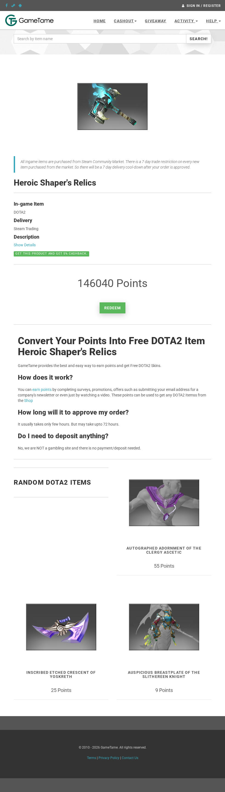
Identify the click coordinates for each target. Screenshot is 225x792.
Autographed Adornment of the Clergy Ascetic (163, 550)
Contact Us (130, 758)
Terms (91, 758)
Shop (28, 400)
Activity (185, 21)
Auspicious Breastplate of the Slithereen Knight (164, 674)
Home (100, 21)
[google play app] (20, 5)
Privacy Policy (109, 758)
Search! (199, 39)
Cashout (124, 21)
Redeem (112, 308)
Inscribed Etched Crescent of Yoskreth (61, 674)
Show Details (25, 245)
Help (212, 21)
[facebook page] (6, 5)
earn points (42, 389)
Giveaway (155, 21)
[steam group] (13, 5)
